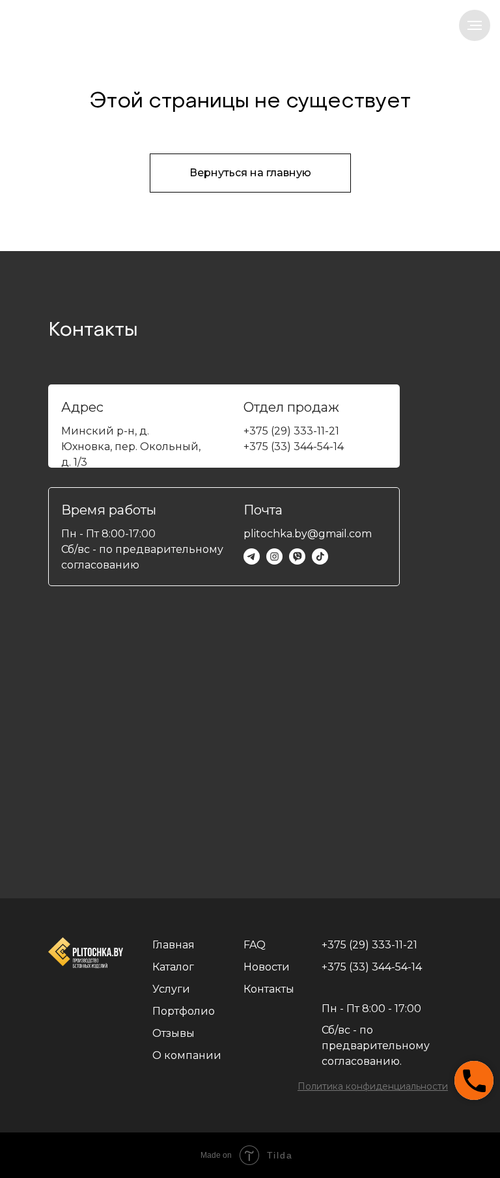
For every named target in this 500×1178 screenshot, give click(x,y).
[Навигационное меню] (474, 25)
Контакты (268, 989)
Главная (173, 945)
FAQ (254, 945)
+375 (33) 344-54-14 (293, 446)
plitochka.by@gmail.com (307, 534)
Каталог (173, 967)
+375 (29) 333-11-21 (291, 431)
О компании (186, 1055)
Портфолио (183, 1011)
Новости (266, 967)
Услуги (171, 989)
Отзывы (173, 1033)
